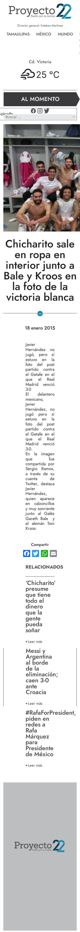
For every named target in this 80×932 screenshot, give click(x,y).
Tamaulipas (18, 34)
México (43, 34)
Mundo (65, 34)
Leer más (35, 641)
